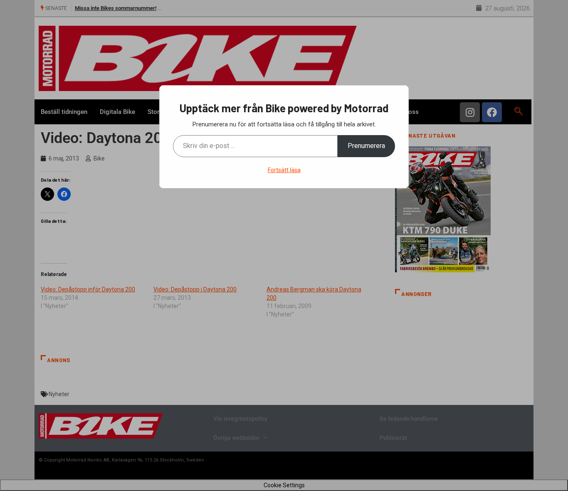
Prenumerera (366, 146)
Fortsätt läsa (284, 170)
